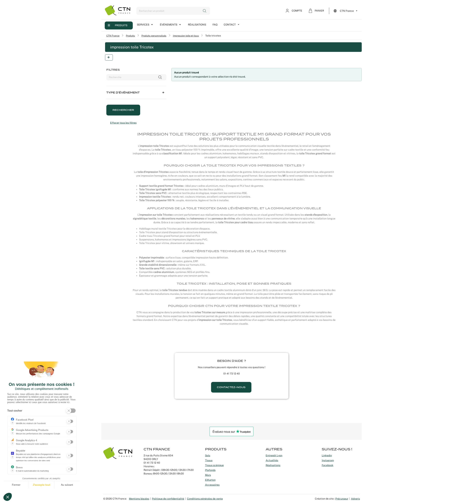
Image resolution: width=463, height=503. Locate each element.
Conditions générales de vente (205, 498)
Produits (121, 25)
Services (143, 24)
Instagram (328, 460)
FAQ (215, 24)
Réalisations (197, 24)
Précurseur (341, 498)
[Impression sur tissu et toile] (109, 57)
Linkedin (327, 455)
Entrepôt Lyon (274, 455)
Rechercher (123, 110)
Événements (168, 24)
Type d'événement (123, 92)
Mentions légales (139, 498)
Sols (207, 455)
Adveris (355, 498)
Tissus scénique (214, 465)
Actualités (272, 460)
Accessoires (212, 484)
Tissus (209, 460)
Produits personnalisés (153, 35)
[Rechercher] (205, 11)
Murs (208, 475)
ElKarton (210, 479)
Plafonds (210, 470)
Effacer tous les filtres (123, 122)
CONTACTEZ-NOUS (231, 387)
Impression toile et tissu (186, 35)
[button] (136, 90)
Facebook (327, 465)
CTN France (112, 35)
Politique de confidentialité (168, 498)
